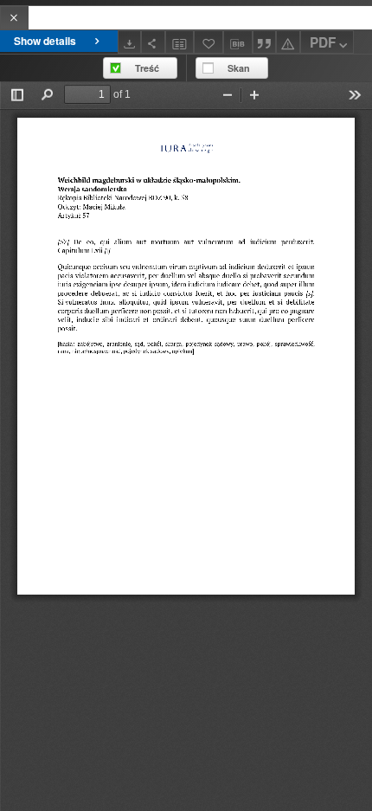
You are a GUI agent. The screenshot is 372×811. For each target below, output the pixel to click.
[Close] (14, 17)
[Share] (153, 42)
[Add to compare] (180, 42)
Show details (45, 40)
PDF (323, 42)
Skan (239, 67)
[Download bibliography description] (238, 42)
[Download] (130, 42)
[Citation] (265, 42)
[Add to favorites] (208, 42)
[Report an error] (288, 42)
